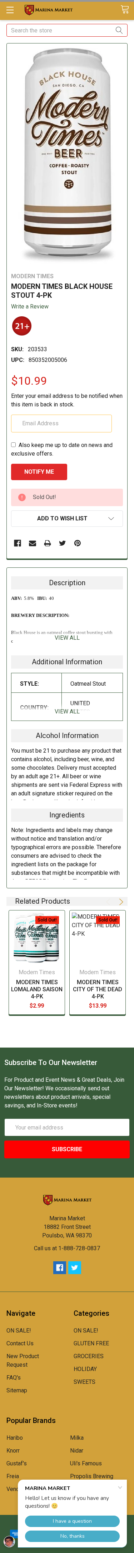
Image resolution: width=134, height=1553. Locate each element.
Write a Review (30, 306)
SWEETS (84, 1381)
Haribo (14, 1437)
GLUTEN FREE (91, 1343)
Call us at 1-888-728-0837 (67, 1248)
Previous (109, 901)
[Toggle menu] (10, 10)
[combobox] (67, 30)
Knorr (13, 1450)
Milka (77, 1437)
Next (120, 901)
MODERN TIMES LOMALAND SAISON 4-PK (37, 989)
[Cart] (127, 9)
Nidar (76, 1450)
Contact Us (20, 1343)
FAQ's (13, 1377)
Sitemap (16, 1390)
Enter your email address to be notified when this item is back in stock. (67, 400)
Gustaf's (16, 1463)
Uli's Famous (86, 1463)
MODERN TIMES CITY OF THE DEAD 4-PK (97, 989)
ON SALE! (18, 1330)
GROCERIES (89, 1356)
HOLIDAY (85, 1369)
